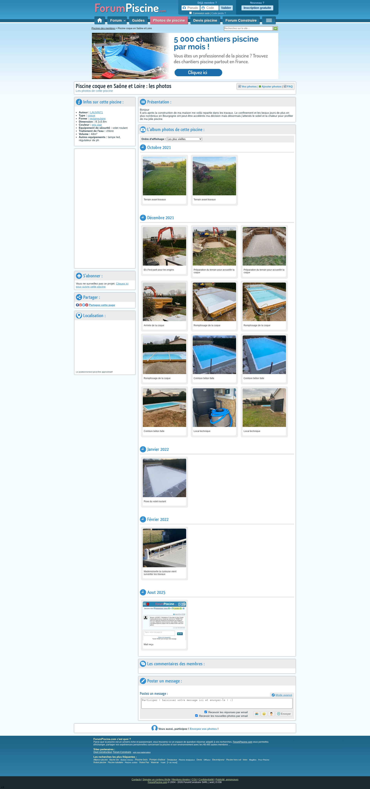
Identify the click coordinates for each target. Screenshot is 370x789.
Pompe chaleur (157, 759)
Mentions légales (181, 779)
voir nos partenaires (142, 752)
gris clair (97, 124)
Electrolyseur (218, 760)
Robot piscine (99, 762)
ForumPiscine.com (242, 742)
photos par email (223, 715)
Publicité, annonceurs (227, 779)
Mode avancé (284, 695)
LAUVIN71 (96, 112)
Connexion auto (201, 13)
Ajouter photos (272, 86)
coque (91, 115)
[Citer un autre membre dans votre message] (271, 713)
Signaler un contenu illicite (156, 779)
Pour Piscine (263, 760)
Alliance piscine (100, 760)
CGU (194, 779)
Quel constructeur (102, 752)
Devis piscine (205, 20)
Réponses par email (228, 712)
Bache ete (114, 760)
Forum (117, 20)
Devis (199, 760)
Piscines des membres (103, 28)
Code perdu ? (218, 13)
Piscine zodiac (131, 762)
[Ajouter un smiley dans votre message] (264, 713)
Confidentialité (206, 779)
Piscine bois (141, 759)
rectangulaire (98, 118)
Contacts (136, 779)
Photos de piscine (169, 20)
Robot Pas (144, 762)
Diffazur (207, 760)
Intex (245, 760)
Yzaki (163, 762)
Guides (138, 20)
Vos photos (249, 86)
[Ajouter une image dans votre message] (256, 713)
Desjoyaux (172, 760)
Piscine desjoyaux (187, 760)
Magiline (252, 760)
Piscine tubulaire (115, 762)
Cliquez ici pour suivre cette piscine (102, 285)
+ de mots (172, 762)
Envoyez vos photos (203, 728)
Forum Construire (241, 20)
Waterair (155, 762)
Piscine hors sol (233, 760)
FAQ (290, 86)
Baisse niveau (127, 760)
